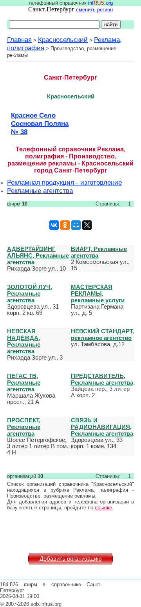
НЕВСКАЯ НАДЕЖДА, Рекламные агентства (23, 341)
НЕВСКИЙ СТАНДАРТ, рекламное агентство (102, 334)
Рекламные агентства (40, 190)
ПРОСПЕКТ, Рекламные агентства (23, 427)
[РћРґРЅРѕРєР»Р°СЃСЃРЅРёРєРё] (65, 225)
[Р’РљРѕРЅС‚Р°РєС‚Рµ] (54, 225)
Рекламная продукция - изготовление (64, 182)
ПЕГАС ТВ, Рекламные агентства (23, 383)
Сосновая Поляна (40, 123)
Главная (19, 40)
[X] (87, 225)
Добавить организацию (70, 559)
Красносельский (63, 40)
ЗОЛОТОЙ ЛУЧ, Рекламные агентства (29, 294)
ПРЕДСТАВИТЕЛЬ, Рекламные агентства (102, 379)
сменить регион (94, 10)
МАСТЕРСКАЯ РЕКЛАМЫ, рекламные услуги (98, 294)
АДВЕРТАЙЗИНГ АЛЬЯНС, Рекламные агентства (38, 255)
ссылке (103, 508)
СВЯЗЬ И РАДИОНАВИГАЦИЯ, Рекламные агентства (102, 427)
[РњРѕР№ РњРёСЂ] (76, 225)
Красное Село (33, 115)
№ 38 (19, 132)
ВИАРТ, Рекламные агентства (99, 252)
